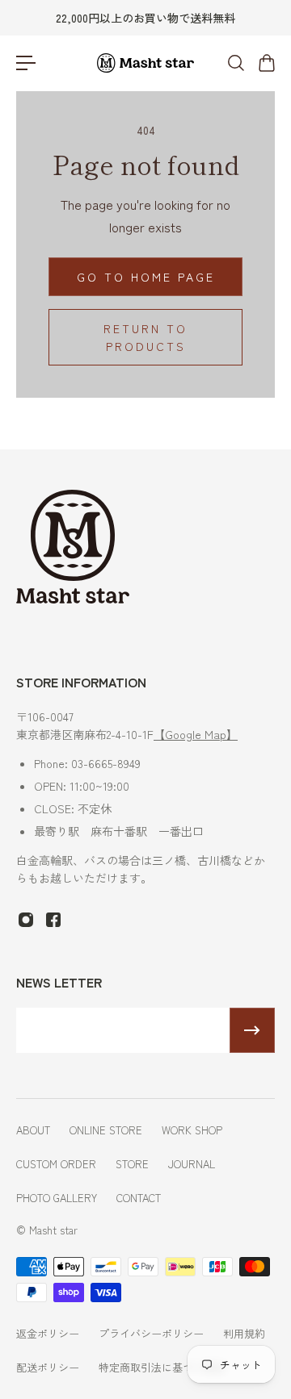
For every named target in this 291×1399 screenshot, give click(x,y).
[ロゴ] (145, 63)
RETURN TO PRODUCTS (145, 337)
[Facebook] (53, 919)
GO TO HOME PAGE (146, 277)
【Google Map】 (196, 734)
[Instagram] (26, 919)
